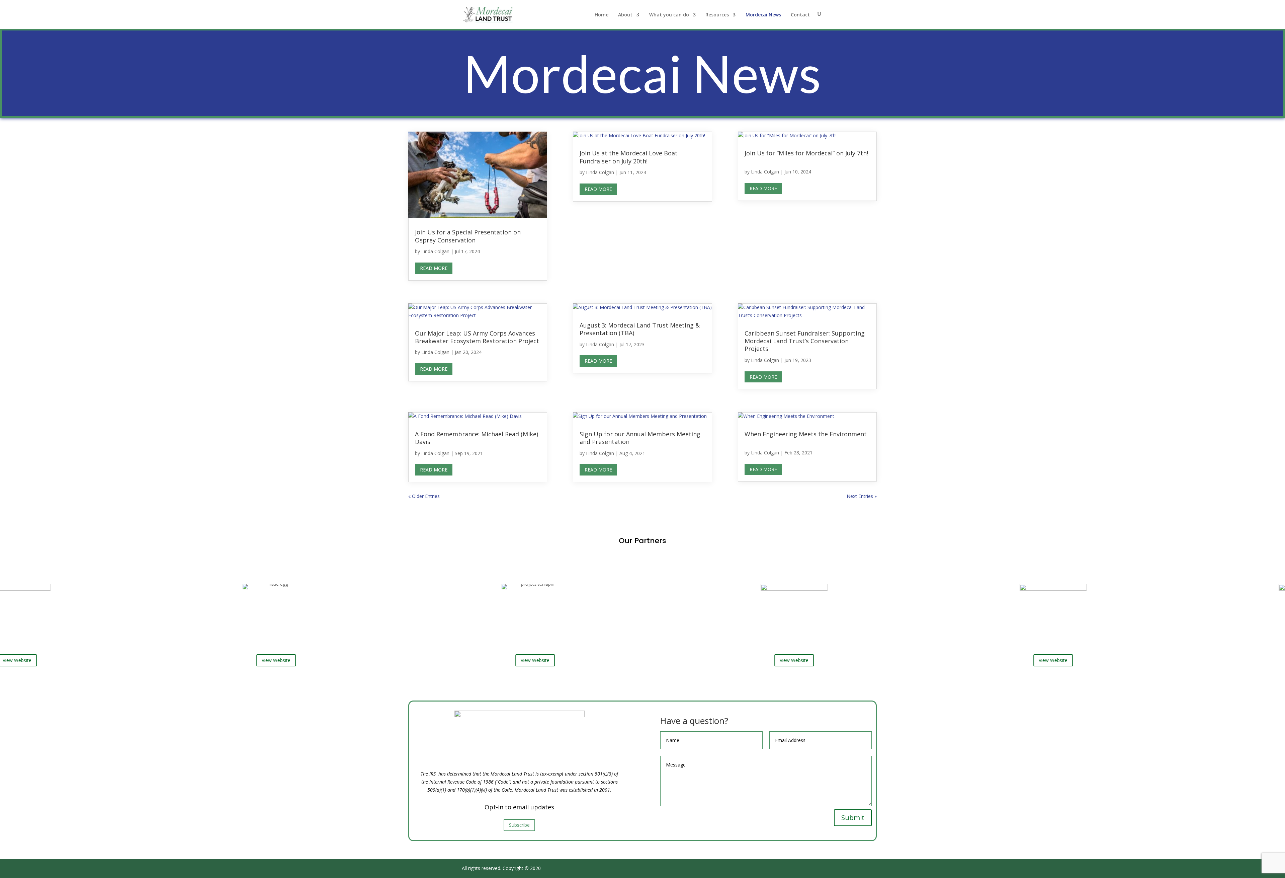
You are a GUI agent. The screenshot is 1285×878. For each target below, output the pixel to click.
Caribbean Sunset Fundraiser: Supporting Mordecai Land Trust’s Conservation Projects (805, 341)
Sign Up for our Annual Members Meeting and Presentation (640, 438)
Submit (852, 817)
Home (601, 15)
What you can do (669, 15)
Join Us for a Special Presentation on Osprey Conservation (468, 236)
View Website (207, 660)
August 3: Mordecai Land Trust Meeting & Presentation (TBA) (640, 329)
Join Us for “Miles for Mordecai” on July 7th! (806, 153)
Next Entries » (862, 496)
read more (433, 268)
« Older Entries (424, 496)
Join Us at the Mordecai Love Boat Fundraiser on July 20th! (629, 157)
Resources (717, 15)
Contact (800, 15)
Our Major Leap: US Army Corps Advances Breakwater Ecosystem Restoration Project (477, 337)
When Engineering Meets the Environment (806, 434)
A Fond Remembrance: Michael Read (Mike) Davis (476, 438)
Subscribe (519, 825)
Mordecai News (763, 15)
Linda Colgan (435, 251)
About (625, 15)
